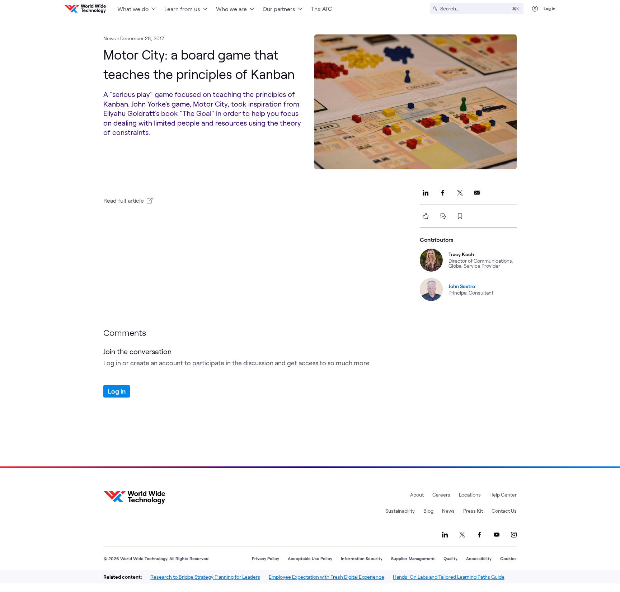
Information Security (361, 558)
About (417, 495)
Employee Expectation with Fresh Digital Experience (326, 577)
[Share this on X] (460, 193)
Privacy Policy (265, 558)
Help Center (503, 495)
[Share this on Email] (477, 193)
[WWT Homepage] (85, 8)
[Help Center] (535, 8)
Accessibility (479, 558)
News (448, 511)
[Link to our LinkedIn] (445, 534)
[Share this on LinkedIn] (425, 193)
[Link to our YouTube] (496, 534)
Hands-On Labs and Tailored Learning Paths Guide (448, 577)
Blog (428, 511)
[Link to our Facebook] (479, 534)
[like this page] (425, 216)
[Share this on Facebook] (443, 193)
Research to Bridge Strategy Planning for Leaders (205, 577)
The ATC (321, 8)
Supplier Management (413, 558)
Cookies (508, 558)
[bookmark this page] (460, 216)
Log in (549, 8)
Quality (450, 558)
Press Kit (473, 511)
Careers (441, 495)
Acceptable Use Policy (310, 558)
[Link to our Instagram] (514, 534)
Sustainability (400, 511)
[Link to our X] (462, 534)
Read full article (123, 200)
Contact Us (504, 511)
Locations (470, 495)
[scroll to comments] (443, 216)
